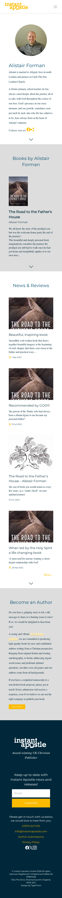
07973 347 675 (31, 826)
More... (48, 574)
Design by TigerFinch (31, 885)
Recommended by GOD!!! (29, 405)
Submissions (17, 707)
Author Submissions (31, 836)
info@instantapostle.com (31, 831)
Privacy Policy (31, 842)
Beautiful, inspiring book (28, 335)
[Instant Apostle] (16, 7)
